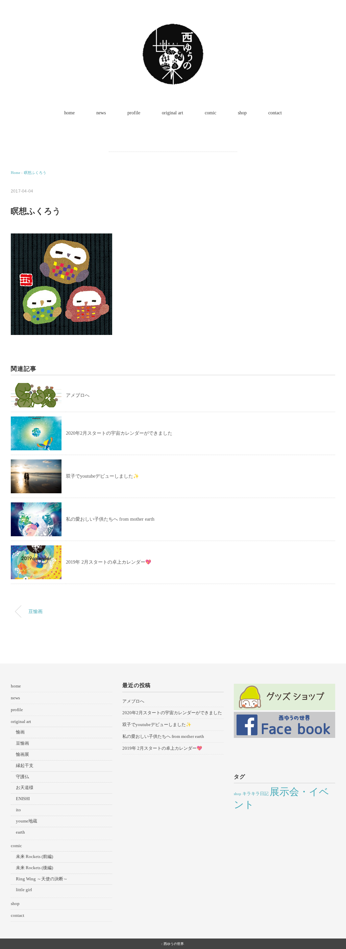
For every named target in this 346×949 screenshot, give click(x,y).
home (69, 112)
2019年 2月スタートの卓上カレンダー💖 (108, 562)
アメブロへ (78, 395)
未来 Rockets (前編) (34, 856)
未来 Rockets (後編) (34, 867)
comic (210, 112)
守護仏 (22, 776)
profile (133, 112)
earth (20, 832)
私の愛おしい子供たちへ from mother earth (110, 519)
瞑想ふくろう (35, 173)
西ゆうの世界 (174, 944)
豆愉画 (35, 611)
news (101, 112)
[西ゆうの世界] (173, 28)
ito (18, 809)
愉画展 (22, 754)
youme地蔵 (26, 820)
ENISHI (23, 798)
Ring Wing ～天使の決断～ (42, 878)
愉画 (20, 732)
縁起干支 (24, 765)
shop (242, 112)
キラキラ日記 (255, 793)
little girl (24, 889)
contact (275, 112)
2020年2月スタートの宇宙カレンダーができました (119, 433)
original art (172, 112)
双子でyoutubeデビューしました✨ (102, 476)
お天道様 (24, 787)
